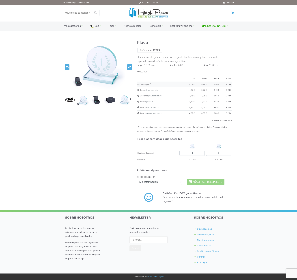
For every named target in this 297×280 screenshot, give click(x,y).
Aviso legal (202, 262)
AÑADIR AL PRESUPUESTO (207, 181)
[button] (215, 26)
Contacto (230, 3)
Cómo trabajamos (205, 234)
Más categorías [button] (72, 25)
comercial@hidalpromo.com (77, 3)
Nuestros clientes (205, 240)
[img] (138, 90)
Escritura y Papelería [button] (181, 25)
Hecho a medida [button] (133, 25)
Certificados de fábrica (208, 251)
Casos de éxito (204, 245)
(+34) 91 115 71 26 (150, 3)
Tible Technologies (156, 277)
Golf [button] (96, 25)
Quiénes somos (204, 229)
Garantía (201, 257)
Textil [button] (111, 25)
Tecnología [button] (155, 25)
